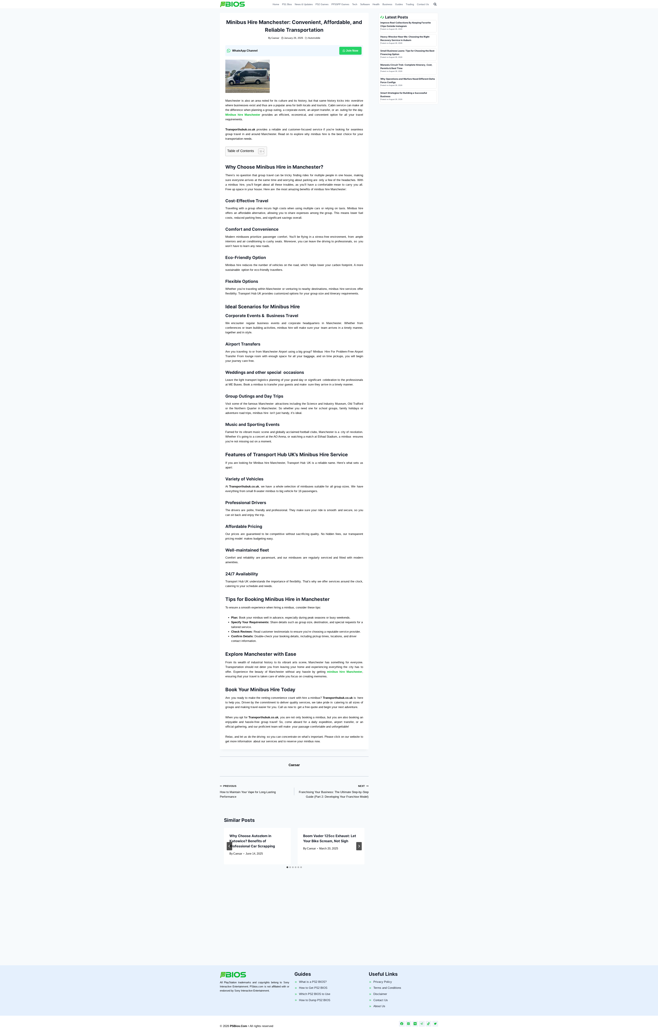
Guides (399, 4)
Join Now (352, 50)
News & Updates (304, 4)
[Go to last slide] (229, 846)
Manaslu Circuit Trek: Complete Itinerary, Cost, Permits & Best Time (406, 66)
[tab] (287, 867)
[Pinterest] (408, 1024)
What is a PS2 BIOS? (313, 981)
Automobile (314, 38)
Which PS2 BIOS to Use (314, 994)
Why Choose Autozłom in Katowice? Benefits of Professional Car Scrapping (252, 841)
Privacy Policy (382, 981)
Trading (410, 4)
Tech (354, 4)
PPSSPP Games (340, 4)
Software (365, 4)
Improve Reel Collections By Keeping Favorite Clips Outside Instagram (405, 24)
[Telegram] (422, 1024)
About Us (379, 1006)
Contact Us (423, 4)
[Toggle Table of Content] (259, 151)
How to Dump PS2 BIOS (314, 1000)
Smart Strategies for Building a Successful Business (403, 95)
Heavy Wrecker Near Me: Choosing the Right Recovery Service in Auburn (404, 38)
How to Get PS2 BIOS (313, 987)
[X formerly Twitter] (435, 1024)
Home (276, 4)
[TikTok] (428, 1024)
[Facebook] (402, 1024)
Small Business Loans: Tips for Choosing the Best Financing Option (407, 52)
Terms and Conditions (387, 987)
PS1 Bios (287, 4)
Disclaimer (380, 994)
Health (376, 4)
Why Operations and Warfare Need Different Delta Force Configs (407, 80)
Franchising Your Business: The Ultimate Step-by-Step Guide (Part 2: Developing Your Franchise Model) (334, 791)
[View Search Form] (435, 4)
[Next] (359, 846)
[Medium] (415, 1024)
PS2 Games (321, 4)
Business (387, 4)
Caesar (275, 38)
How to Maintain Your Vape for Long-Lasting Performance (248, 791)
